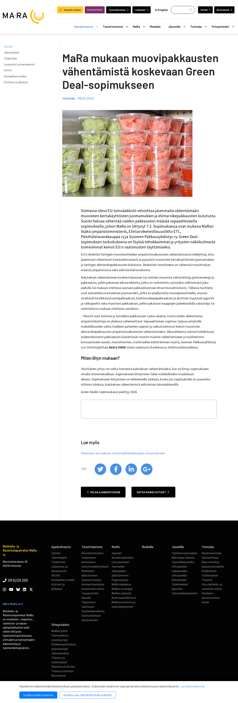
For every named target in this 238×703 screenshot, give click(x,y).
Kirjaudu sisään (72, 9)
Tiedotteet (10, 58)
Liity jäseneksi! (94, 9)
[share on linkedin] (131, 474)
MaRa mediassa (121, 584)
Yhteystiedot (220, 26)
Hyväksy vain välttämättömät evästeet (87, 695)
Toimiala (196, 26)
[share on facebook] (116, 474)
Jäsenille (174, 26)
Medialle (155, 26)
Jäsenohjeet (11, 52)
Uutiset (8, 46)
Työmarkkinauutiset (184, 593)
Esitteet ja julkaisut (16, 82)
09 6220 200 (17, 580)
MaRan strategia (122, 589)
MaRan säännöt (121, 593)
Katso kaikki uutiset (152, 492)
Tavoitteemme (113, 26)
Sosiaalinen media (15, 76)
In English (161, 10)
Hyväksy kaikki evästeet (38, 695)
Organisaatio (120, 580)
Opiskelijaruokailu (92, 611)
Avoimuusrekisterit (124, 597)
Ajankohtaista (83, 26)
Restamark (223, 9)
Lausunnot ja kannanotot (19, 64)
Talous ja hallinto (62, 671)
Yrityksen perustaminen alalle (211, 597)
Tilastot (207, 580)
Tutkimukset (210, 575)
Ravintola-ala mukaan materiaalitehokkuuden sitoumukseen (123, 453)
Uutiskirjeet (179, 580)
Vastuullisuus (210, 557)
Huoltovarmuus (212, 553)
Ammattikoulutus (92, 584)
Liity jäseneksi (120, 562)
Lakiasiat (140, 9)
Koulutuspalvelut (123, 557)
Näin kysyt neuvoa (183, 557)
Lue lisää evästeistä (191, 686)
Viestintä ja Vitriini (63, 666)
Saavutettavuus (91, 580)
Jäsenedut (118, 566)
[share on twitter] (100, 474)
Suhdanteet (209, 571)
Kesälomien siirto (92, 589)
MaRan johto (59, 631)
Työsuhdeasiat (117, 9)
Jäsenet (117, 553)
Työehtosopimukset (184, 553)
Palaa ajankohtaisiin (105, 492)
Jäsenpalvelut (60, 653)
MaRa (136, 26)
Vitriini (204, 9)
